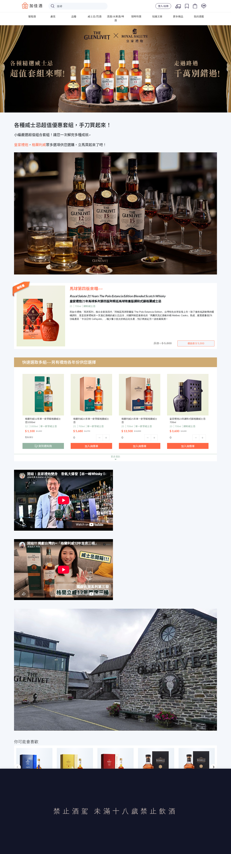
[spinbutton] (91, 437)
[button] (99, 437)
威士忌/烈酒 (94, 16)
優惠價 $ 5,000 (196, 343)
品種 (73, 16)
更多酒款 (115, 456)
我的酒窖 (199, 16)
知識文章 (157, 16)
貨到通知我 (45, 446)
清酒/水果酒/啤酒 (115, 18)
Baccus (32, 5)
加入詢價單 (91, 446)
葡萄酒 (32, 16)
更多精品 (178, 16)
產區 (52, 16)
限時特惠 (136, 16)
